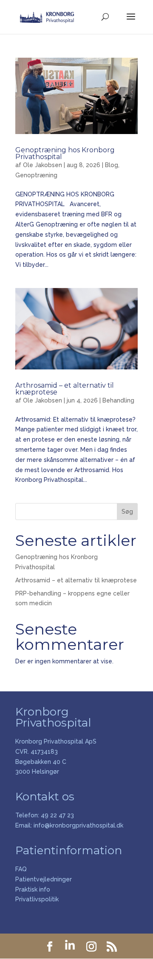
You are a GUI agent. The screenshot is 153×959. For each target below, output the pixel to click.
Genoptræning (36, 175)
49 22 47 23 (57, 815)
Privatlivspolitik (37, 899)
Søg (127, 511)
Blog (111, 165)
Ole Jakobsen (42, 165)
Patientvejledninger (43, 879)
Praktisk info (32, 889)
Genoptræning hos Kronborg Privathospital (65, 153)
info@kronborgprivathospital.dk (78, 825)
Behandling (118, 400)
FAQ (21, 869)
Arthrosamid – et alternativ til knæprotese (64, 388)
